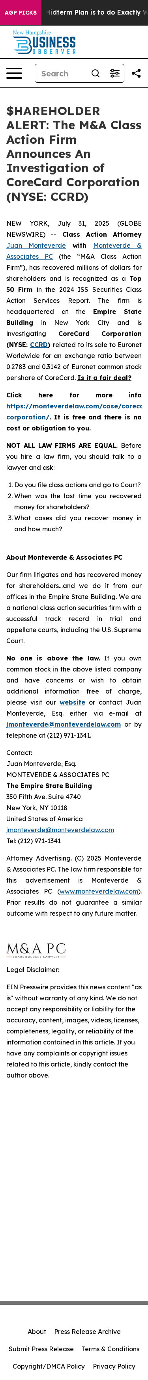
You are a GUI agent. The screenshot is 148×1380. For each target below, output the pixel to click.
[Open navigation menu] (14, 73)
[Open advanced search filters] (114, 73)
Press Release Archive (87, 1331)
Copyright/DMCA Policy (49, 1366)
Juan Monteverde (36, 245)
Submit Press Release (41, 1349)
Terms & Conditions (110, 1349)
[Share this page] (136, 73)
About (37, 1331)
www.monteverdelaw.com (99, 891)
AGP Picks (21, 12)
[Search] (95, 73)
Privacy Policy (114, 1366)
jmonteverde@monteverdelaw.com (60, 830)
